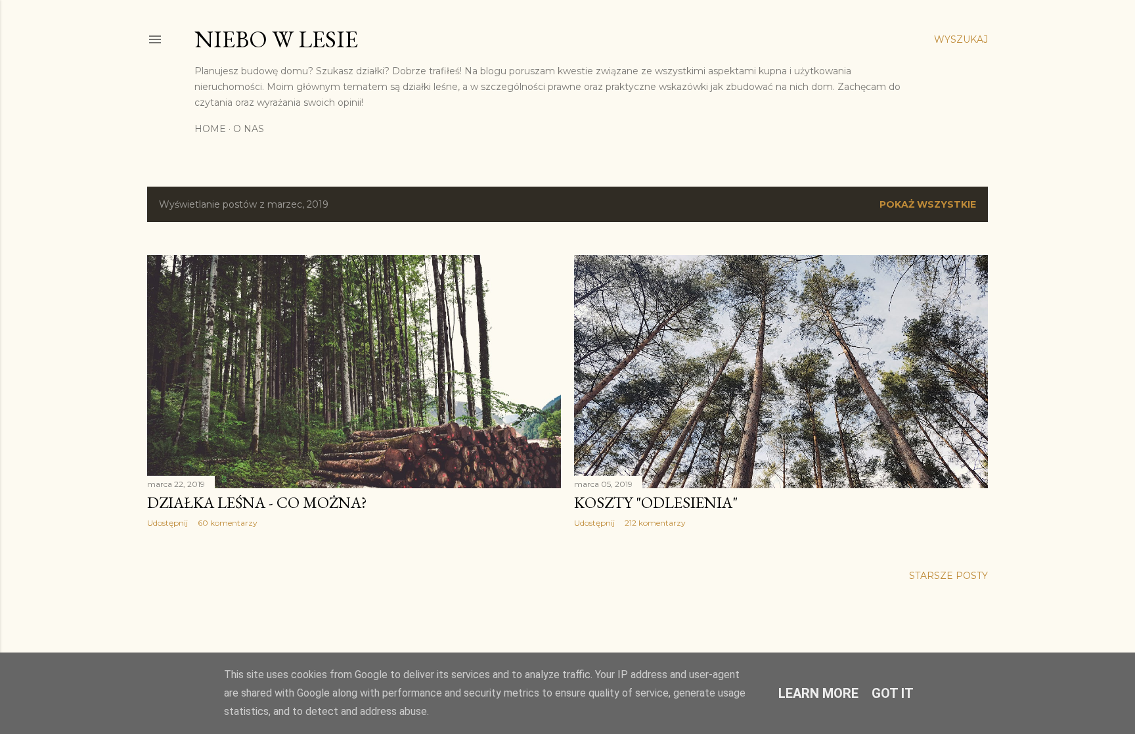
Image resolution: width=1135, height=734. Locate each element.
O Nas (248, 129)
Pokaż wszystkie (927, 204)
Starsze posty (948, 576)
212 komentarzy (655, 523)
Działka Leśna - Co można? (257, 502)
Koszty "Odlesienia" (656, 502)
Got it (893, 693)
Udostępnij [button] (167, 523)
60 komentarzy (227, 523)
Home (210, 129)
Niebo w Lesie (276, 39)
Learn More (818, 693)
